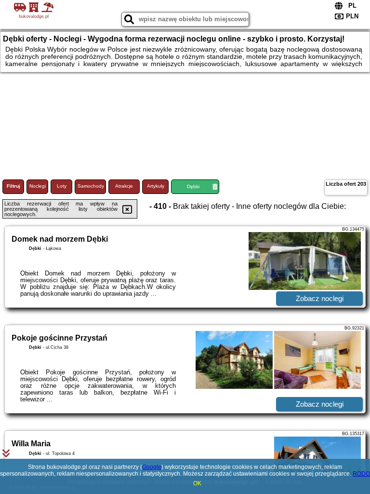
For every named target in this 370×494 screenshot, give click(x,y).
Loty (61, 186)
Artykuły (155, 186)
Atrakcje (124, 186)
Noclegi (37, 186)
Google (151, 467)
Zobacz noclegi (320, 298)
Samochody (91, 186)
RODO (361, 473)
